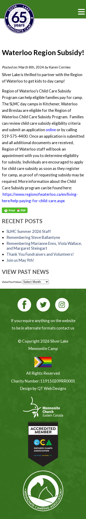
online (51, 129)
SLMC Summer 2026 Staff (28, 231)
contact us (65, 328)
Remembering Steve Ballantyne (33, 237)
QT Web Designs (51, 388)
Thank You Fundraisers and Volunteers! (40, 254)
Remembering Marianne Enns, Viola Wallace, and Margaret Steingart (44, 246)
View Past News (12, 282)
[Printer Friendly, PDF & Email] (15, 210)
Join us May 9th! (20, 260)
